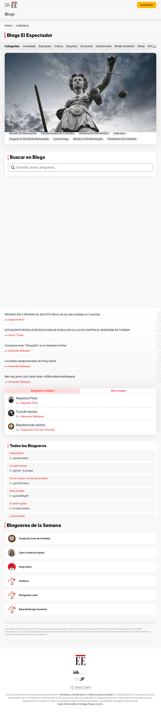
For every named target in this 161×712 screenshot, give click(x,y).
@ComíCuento (21, 483)
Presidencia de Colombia (122, 139)
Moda (141, 46)
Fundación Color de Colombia (38, 429)
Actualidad (29, 46)
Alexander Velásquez (19, 350)
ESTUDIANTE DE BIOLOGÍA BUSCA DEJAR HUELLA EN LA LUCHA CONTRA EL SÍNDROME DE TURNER (67, 330)
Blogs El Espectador (29, 35)
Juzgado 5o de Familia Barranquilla (29, 139)
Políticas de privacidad (99, 694)
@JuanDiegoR (20, 496)
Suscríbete (146, 5)
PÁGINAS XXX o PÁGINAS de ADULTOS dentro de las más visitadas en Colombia (52, 314)
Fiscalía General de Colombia (57, 133)
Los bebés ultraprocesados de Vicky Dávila (31, 361)
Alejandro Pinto (16, 319)
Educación (45, 46)
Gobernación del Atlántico (94, 133)
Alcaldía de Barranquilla (22, 133)
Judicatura (119, 133)
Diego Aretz (25, 566)
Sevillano (24, 580)
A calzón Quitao (21, 508)
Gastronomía (103, 46)
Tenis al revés (16, 491)
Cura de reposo (26, 412)
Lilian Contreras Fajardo (31, 552)
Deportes (72, 46)
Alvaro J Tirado (16, 335)
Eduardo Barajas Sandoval (33, 609)
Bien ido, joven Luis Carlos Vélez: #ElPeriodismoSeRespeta (40, 376)
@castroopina (20, 458)
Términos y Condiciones (72, 694)
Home (8, 25)
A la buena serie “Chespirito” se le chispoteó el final (35, 345)
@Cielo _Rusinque (23, 470)
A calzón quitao (18, 503)
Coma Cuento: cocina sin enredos (28, 478)
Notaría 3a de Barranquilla (88, 139)
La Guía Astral (17, 516)
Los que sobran (18, 465)
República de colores (30, 425)
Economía (87, 46)
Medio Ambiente (124, 46)
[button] (155, 46)
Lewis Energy (61, 139)
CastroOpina (16, 453)
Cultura (58, 46)
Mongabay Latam (28, 595)
